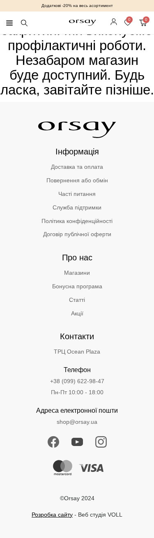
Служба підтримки (77, 207)
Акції (77, 313)
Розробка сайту (52, 514)
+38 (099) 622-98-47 (77, 381)
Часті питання (77, 194)
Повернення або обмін (77, 180)
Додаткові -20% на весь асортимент (77, 5)
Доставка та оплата (77, 166)
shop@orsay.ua (77, 421)
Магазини (77, 272)
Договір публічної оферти (77, 234)
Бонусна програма (77, 286)
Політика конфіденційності (77, 221)
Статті (77, 300)
